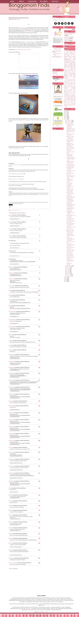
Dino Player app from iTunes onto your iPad (22, 49)
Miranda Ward (11, 405)
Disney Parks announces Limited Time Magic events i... (70, 159)
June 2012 (68, 269)
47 (39, 510)
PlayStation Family (71, 90)
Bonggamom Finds (55, 68)
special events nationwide (29, 31)
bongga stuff (72, 57)
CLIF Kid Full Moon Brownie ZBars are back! (70, 260)
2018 (66, 111)
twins (69, 102)
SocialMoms (66, 94)
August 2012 (68, 266)
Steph (10, 290)
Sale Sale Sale (69, 92)
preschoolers (66, 91)
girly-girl (66, 74)
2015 (66, 115)
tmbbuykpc (68, 100)
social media (73, 93)
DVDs (14, 210)
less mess (70, 82)
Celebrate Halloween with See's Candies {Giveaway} (70, 216)
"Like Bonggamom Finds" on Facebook (16, 184)
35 (39, 434)
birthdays (68, 55)
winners (65, 106)
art (69, 53)
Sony (70, 94)
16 (39, 311)
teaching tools (70, 98)
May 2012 (68, 270)
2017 (66, 112)
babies (71, 53)
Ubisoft (74, 102)
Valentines (66, 104)
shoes (65, 93)
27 (39, 380)
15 (39, 306)
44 (39, 495)
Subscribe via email (57, 49)
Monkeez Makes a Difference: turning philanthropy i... (70, 144)
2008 (66, 281)
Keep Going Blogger (69, 80)
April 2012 (68, 272)
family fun (72, 68)
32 (39, 413)
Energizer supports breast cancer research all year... (70, 155)
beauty (71, 54)
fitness (65, 69)
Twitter (71, 102)
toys (74, 100)
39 (39, 459)
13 (39, 295)
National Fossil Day (23, 27)
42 (39, 481)
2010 (66, 278)
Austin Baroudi (11, 354)
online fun (73, 85)
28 (39, 387)
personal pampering (69, 87)
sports (70, 95)
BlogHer (65, 56)
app (64, 52)
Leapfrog (65, 82)
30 (39, 401)
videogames (70, 104)
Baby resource (55, 71)
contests (66, 62)
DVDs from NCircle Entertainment (28, 41)
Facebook (68, 68)
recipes (74, 91)
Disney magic (72, 64)
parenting (65, 86)
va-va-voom (73, 103)
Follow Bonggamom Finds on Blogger (16, 173)
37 (39, 447)
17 (39, 320)
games (72, 70)
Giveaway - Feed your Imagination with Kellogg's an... (70, 125)
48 (39, 515)
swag (65, 98)
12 (39, 290)
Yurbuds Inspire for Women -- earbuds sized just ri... (70, 193)
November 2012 (69, 121)
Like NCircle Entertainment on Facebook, (16, 164)
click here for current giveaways (58, 19)
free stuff (69, 70)
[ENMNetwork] (58, 123)
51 (39, 534)
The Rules (65, 99)
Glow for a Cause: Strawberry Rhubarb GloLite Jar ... (70, 245)
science (74, 92)
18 (39, 326)
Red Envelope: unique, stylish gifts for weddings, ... (70, 168)
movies (71, 83)
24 (39, 362)
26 (39, 373)
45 (39, 501)
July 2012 (68, 268)
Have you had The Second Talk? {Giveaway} (69, 184)
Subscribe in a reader (57, 48)
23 (39, 355)
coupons (73, 62)
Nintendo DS (66, 84)
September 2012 (69, 265)
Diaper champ (55, 74)
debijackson (11, 267)
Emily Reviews (11, 452)
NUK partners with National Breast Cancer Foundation (70, 199)
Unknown (10, 334)
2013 (66, 117)
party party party (71, 86)
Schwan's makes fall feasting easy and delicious (70, 141)
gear (74, 70)
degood (10, 215)
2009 (66, 280)
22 (39, 350)
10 (39, 279)
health (70, 76)
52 (39, 538)
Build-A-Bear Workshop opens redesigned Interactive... (70, 224)
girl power (73, 72)
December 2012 (69, 120)
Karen (10, 488)
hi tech (73, 76)
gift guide (71, 71)
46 (39, 506)
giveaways (16, 210)
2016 (66, 113)
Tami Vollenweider (12, 311)
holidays (66, 77)
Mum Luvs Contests (12, 562)
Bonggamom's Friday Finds (58, 93)
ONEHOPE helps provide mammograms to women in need (70, 205)
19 (39, 335)
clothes (68, 61)
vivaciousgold (11, 285)
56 (39, 563)
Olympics (74, 84)
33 (39, 420)
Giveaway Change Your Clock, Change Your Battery (70, 177)
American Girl (72, 51)
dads (68, 63)
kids (74, 80)
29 (39, 394)
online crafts (67, 85)
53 (39, 543)
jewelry (65, 80)
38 (39, 452)
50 (39, 528)
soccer (70, 93)
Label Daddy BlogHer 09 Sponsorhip (69, 81)
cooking (69, 62)
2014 (66, 116)
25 (39, 367)
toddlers (72, 100)
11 (39, 286)
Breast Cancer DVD (69, 229)
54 (39, 550)
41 (39, 473)
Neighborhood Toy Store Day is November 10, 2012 (70, 131)
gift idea (69, 72)
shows (68, 93)
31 (39, 406)
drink (69, 65)
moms (69, 83)
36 (39, 440)
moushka (10, 345)
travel (65, 101)
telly (19, 210)
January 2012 (68, 276)
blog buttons (73, 55)
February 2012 (69, 274)
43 (39, 488)
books (68, 60)
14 (39, 300)
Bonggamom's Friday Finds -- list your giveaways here (70, 137)
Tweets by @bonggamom (68, 44)
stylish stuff (66, 96)
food (72, 69)
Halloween (66, 76)
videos (74, 104)
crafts (65, 63)
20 (39, 340)
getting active (66, 71)
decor (68, 64)
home (74, 77)
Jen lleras (10, 447)
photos (72, 89)
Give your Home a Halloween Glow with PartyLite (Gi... (70, 239)
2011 (66, 277)
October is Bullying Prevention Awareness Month (70, 235)
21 (39, 345)
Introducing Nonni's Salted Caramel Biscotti (69, 180)
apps (11, 210)
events (71, 67)
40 (39, 466)
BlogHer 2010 (69, 56)
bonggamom (11, 558)
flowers (69, 69)
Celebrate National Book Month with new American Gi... (70, 209)
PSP (71, 91)
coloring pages (72, 61)
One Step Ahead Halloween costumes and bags (70, 212)
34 (39, 427)
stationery (73, 95)
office (71, 84)
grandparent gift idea (69, 75)
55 (39, 558)
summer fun (72, 96)
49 (39, 522)
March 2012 (68, 273)
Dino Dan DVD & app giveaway (19, 18)
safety (65, 92)
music (74, 83)
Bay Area (68, 54)
